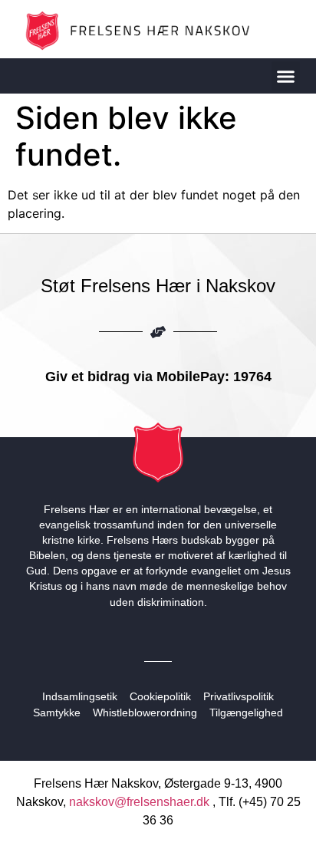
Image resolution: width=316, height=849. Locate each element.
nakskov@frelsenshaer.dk (139, 801)
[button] (286, 75)
